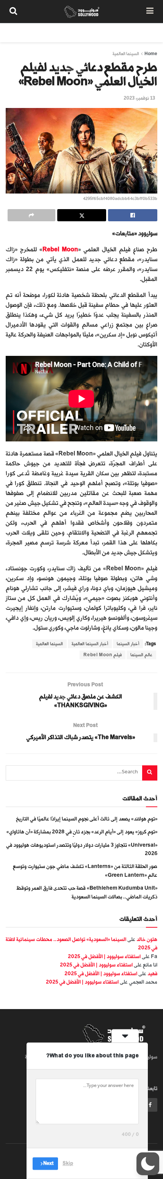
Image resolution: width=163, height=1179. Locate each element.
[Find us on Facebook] (150, 1105)
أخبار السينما (128, 643)
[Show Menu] (150, 11)
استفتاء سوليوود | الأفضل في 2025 (104, 956)
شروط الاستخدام (67, 32)
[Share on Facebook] (132, 215)
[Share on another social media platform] (31, 215)
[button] (147, 1163)
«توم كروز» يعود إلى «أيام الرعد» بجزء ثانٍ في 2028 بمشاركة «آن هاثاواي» (81, 832)
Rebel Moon (60, 249)
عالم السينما (141, 654)
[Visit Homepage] (81, 11)
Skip (68, 1163)
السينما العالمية (126, 53)
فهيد (152, 973)
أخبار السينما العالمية (90, 643)
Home (150, 53)
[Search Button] (13, 11)
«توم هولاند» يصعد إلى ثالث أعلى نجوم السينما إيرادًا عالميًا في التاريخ (86, 819)
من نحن (149, 32)
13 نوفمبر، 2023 (139, 98)
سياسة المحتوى (113, 32)
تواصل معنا (25, 32)
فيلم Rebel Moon (102, 654)
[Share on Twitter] (82, 215)
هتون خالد (146, 939)
